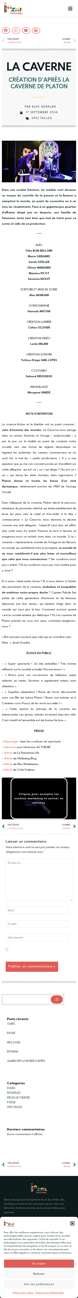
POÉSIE (11, 1102)
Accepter (39, 1263)
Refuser (39, 1273)
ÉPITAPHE (12, 1052)
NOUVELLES (14, 1093)
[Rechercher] (57, 999)
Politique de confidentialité (49, 1293)
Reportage (11, 741)
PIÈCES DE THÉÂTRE (18, 1097)
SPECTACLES (41, 118)
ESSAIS (11, 1088)
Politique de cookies (23, 1293)
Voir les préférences (39, 1284)
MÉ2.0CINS (13, 1042)
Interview (10, 747)
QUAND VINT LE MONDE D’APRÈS (26, 1061)
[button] (72, 1223)
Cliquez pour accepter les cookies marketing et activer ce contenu (39, 798)
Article (8, 752)
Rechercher (9, 992)
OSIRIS (11, 1024)
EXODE (11, 1033)
